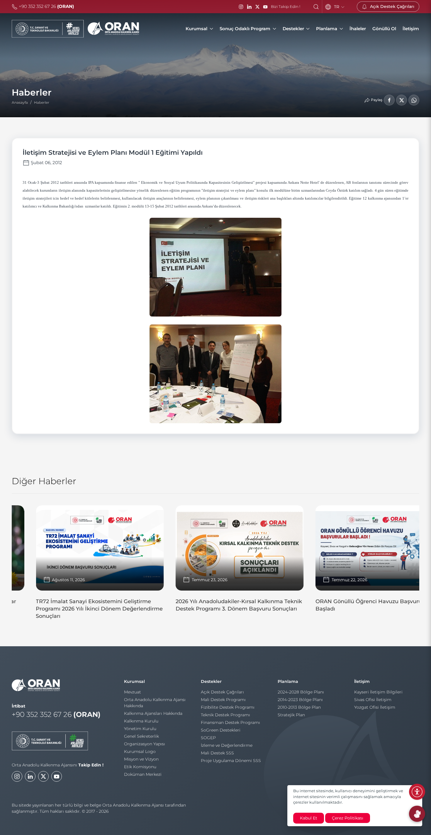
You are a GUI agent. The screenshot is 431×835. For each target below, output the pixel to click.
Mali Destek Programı (223, 699)
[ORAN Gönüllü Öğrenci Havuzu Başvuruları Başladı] (355, 561)
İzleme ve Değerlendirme (226, 745)
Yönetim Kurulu (140, 728)
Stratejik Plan (291, 714)
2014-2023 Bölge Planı (300, 699)
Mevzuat (132, 692)
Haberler (41, 102)
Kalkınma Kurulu (141, 721)
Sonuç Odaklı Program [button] (245, 28)
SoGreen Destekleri (220, 730)
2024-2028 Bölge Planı (301, 692)
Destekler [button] (293, 28)
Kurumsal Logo (140, 751)
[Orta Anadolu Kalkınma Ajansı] (75, 28)
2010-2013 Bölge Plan (299, 707)
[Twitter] (43, 776)
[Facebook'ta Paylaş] (389, 100)
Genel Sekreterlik (141, 736)
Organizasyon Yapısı (144, 743)
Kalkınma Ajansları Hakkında (153, 713)
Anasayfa (20, 102)
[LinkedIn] (249, 6)
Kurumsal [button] (196, 28)
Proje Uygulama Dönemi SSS (231, 760)
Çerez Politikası (347, 818)
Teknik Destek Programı (225, 714)
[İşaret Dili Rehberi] (417, 814)
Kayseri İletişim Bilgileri (378, 692)
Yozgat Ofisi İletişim (374, 707)
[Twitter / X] (257, 6)
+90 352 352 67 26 (46, 6)
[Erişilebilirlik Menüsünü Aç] (417, 792)
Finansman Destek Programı (230, 722)
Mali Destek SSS (217, 753)
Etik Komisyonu (140, 766)
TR (337, 6)
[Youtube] (56, 776)
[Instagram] (241, 6)
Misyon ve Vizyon (141, 759)
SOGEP (208, 737)
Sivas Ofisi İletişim (372, 699)
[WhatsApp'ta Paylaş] (413, 100)
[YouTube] (265, 6)
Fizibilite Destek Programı (227, 707)
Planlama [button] (326, 28)
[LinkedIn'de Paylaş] (401, 100)
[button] (316, 7)
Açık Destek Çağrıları (222, 692)
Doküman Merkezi (143, 774)
